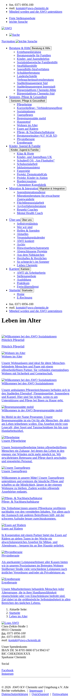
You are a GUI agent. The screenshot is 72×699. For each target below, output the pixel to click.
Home (20, 294)
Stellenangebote (26, 276)
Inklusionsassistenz (28, 167)
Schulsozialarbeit (27, 164)
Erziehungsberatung (29, 52)
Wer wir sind (24, 227)
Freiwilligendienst (28, 286)
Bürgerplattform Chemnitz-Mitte (36, 90)
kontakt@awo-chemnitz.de (32, 8)
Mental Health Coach (30, 213)
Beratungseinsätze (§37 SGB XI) (37, 135)
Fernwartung (60, 694)
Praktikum (23, 283)
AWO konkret (25, 241)
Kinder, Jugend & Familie (25, 146)
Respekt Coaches (27, 209)
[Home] (10, 622)
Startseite (14, 290)
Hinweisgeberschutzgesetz (33, 247)
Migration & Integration (23, 188)
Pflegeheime (24, 104)
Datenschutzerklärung (15, 694)
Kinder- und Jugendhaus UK (34, 157)
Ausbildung (24, 279)
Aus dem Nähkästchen (30, 254)
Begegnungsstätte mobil (31, 118)
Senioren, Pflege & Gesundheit (28, 97)
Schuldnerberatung (28, 72)
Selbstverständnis (27, 223)
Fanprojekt (23, 170)
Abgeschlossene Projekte (32, 251)
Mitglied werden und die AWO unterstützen (35, 11)
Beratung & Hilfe (19, 48)
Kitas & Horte (25, 153)
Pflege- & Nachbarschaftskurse (36, 132)
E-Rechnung (24, 297)
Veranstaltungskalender (31, 237)
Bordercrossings (26, 181)
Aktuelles (22, 234)
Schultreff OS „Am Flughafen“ (36, 160)
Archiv (21, 244)
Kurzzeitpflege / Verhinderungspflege (39, 108)
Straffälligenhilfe (27, 65)
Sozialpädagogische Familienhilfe (37, 62)
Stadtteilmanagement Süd (32, 83)
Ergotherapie (24, 142)
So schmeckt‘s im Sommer (33, 261)
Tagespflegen (25, 114)
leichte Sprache (18, 21)
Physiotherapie (26, 139)
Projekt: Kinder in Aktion (32, 177)
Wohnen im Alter (27, 125)
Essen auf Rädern (27, 128)
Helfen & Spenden (28, 230)
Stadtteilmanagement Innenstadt (36, 86)
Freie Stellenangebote (22, 18)
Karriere (14, 268)
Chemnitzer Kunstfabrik (31, 184)
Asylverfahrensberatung (31, 206)
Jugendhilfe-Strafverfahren (33, 69)
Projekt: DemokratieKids (32, 174)
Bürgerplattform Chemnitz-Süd (36, 93)
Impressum (36, 690)
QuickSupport (40, 694)
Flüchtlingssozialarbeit (30, 202)
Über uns (14, 219)
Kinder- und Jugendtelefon (33, 58)
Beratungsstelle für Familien (34, 55)
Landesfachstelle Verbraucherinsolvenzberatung (35, 78)
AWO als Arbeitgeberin (31, 272)
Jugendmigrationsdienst (31, 192)
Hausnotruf (24, 121)
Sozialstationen (26, 111)
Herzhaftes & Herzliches (32, 258)
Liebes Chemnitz (27, 265)
